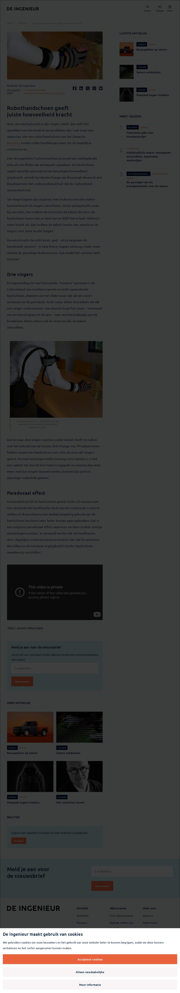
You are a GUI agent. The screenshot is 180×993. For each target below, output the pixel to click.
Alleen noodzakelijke (90, 972)
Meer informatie (90, 984)
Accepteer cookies (90, 959)
